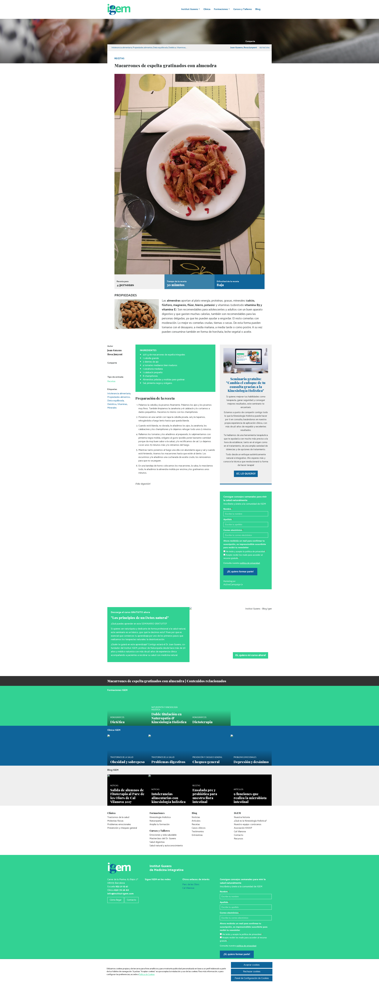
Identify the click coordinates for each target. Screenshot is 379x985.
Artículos (196, 821)
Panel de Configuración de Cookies (252, 978)
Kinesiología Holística (160, 817)
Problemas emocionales (119, 824)
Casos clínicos (198, 828)
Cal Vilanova (240, 832)
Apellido (228, 519)
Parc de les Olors (190, 885)
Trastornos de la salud (118, 817)
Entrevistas (197, 835)
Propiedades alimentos (142, 47)
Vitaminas (181, 47)
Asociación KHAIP (243, 828)
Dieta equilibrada (160, 47)
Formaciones (221, 9)
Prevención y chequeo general (122, 828)
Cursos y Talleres (242, 9)
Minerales (112, 408)
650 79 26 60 (121, 890)
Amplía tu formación (160, 824)
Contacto (238, 835)
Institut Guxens (189, 9)
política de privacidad (250, 563)
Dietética (172, 47)
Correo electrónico (233, 530)
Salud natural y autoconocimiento (166, 846)
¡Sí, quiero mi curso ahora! (250, 655)
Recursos (238, 839)
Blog (257, 9)
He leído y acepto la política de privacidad (246, 551)
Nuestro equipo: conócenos (247, 824)
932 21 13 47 (121, 887)
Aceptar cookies (252, 965)
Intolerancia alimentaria (122, 47)
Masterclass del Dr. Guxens (163, 839)
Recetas (119, 59)
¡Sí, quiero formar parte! (240, 571)
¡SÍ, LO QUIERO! (245, 474)
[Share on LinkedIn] (266, 41)
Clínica (206, 9)
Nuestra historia (242, 817)
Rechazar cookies (251, 972)
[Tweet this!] (258, 41)
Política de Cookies (147, 974)
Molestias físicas (115, 821)
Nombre (227, 509)
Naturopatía (156, 821)
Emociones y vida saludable (163, 835)
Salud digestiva (157, 842)
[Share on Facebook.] (262, 41)
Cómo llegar (116, 900)
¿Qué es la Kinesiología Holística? (250, 821)
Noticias (196, 817)
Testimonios (198, 832)
